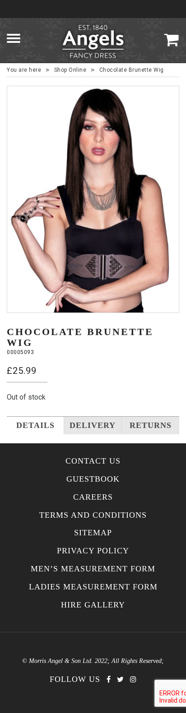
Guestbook (93, 479)
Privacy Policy (93, 551)
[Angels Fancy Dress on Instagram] (133, 679)
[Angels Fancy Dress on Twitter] (120, 679)
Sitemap (93, 533)
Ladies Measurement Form (93, 587)
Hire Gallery (93, 605)
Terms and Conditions (93, 515)
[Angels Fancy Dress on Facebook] (109, 679)
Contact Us (93, 461)
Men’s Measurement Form (93, 569)
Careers (93, 497)
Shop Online (70, 70)
